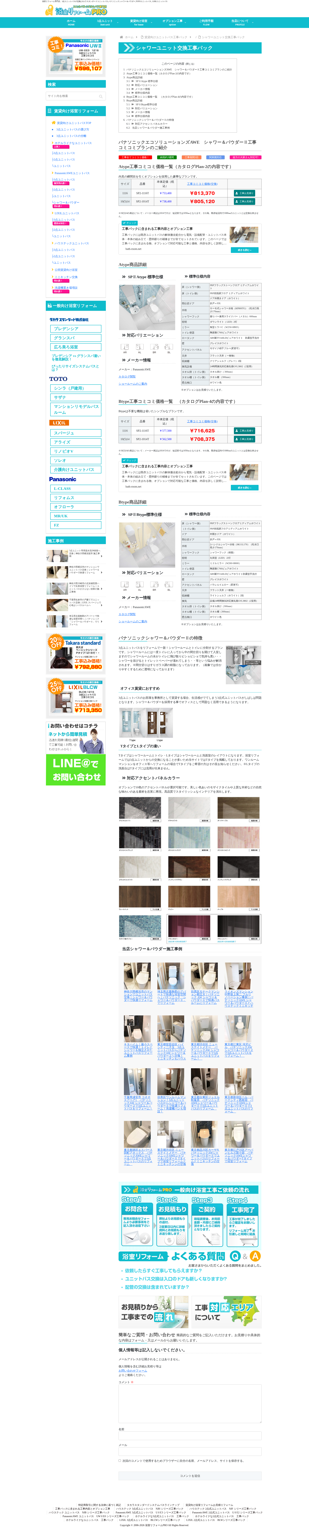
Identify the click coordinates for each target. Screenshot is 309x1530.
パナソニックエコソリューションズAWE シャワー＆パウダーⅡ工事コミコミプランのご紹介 (179, 69)
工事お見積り (246, 193)
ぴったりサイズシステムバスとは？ (75, 367)
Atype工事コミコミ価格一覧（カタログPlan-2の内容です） (159, 73)
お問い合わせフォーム (133, 1370)
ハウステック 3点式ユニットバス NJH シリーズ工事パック (149, 1508)
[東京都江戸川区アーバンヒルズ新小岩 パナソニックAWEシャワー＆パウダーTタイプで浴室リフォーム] (238, 1134)
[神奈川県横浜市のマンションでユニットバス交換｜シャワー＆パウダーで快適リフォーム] (137, 975)
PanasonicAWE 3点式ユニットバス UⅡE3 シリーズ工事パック (151, 1512)
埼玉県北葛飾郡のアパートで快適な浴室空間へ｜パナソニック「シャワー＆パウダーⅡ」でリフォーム (171, 997)
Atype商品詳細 (134, 77)
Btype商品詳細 (134, 100)
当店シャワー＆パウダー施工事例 (150, 127)
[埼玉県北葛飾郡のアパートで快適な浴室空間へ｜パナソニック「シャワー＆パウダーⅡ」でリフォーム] (170, 975)
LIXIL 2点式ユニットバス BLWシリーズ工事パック (215, 1520)
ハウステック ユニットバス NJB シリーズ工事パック (79, 1512)
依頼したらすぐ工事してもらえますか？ (163, 1270)
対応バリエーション (146, 85)
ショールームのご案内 (133, 383)
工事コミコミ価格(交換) (202, 183)
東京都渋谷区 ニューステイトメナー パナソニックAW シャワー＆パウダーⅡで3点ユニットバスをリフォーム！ (205, 1051)
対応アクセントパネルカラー (151, 123)
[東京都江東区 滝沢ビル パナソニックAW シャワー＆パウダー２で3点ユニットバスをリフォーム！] (238, 1028)
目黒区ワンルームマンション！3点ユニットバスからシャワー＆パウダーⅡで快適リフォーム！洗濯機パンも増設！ (171, 1104)
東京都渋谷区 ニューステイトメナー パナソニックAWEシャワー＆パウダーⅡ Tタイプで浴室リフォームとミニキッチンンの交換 (171, 1157)
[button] (101, 96)
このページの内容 (172, 63)
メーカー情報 (142, 89)
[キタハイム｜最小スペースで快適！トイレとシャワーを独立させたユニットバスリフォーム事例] (137, 1028)
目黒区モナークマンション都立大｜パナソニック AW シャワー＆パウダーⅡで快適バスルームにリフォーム (205, 997)
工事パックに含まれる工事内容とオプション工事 (82, 1508)
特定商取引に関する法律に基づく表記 (99, 1505)
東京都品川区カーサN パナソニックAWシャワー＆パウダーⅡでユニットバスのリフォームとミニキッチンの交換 (205, 1157)
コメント (126, 1382)
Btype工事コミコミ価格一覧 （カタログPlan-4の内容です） (160, 96)
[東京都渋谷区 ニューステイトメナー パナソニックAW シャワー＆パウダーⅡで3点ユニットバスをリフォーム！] (204, 1028)
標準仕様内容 (142, 92)
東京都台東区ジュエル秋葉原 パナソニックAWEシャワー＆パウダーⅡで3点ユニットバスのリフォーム (205, 1103)
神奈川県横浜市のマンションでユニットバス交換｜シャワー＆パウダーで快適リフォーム (138, 996)
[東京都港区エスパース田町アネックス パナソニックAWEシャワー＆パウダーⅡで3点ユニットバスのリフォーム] (137, 1134)
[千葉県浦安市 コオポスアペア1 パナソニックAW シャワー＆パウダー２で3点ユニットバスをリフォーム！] (137, 1081)
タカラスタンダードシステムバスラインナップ (153, 1505)
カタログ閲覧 (127, 376)
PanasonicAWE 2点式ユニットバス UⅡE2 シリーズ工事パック (227, 1512)
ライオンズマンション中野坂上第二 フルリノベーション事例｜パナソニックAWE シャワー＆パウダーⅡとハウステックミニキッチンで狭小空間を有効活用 (239, 1001)
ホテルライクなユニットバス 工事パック (90, 1520)
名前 (121, 1429)
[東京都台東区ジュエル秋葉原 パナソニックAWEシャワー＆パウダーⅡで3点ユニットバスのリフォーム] (204, 1081)
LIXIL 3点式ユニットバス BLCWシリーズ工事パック (149, 1520)
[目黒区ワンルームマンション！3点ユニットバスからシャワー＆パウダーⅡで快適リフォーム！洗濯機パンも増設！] (170, 1081)
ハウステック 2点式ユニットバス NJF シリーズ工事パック (223, 1508)
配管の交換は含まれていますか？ (157, 1287)
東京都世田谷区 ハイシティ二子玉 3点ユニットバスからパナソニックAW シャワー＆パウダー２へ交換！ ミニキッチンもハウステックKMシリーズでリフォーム (171, 1054)
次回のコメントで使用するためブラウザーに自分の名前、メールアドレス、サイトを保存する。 (184, 1460)
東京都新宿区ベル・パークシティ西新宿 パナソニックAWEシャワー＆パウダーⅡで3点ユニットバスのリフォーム (239, 1104)
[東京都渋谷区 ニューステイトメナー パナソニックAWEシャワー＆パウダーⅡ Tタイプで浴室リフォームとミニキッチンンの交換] (170, 1134)
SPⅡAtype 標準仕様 (146, 81)
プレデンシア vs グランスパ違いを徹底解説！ (76, 357)
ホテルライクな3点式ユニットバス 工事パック (162, 1516)
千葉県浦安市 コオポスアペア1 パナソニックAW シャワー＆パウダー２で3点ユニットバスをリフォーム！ (138, 1103)
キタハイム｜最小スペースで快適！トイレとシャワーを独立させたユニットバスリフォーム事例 (138, 1050)
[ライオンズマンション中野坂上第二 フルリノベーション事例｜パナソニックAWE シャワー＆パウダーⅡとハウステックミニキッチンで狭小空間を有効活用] (238, 975)
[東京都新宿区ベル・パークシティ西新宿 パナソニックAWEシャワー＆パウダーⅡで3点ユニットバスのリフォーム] (238, 1081)
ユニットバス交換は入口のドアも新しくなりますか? (176, 1279)
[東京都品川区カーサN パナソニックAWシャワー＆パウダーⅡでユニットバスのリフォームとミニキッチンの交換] (204, 1134)
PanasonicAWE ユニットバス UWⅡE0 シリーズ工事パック (96, 1516)
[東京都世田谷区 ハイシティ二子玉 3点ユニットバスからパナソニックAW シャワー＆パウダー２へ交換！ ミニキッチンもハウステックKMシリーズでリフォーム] (170, 1028)
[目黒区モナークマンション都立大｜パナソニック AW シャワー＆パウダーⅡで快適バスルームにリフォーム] (204, 975)
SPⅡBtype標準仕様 (146, 104)
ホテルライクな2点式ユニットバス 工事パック (222, 1516)
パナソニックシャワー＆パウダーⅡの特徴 (150, 119)
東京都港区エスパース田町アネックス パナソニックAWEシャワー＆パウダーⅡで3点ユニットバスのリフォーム (138, 1157)
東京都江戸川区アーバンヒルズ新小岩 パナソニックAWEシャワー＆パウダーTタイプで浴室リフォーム (239, 1155)
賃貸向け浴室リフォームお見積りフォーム (209, 1505)
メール (123, 1445)
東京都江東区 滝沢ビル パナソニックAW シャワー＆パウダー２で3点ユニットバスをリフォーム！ (239, 1050)
